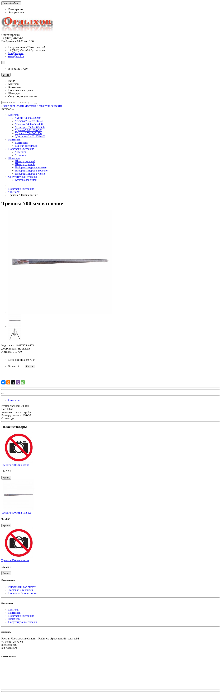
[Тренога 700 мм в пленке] (60, 312)
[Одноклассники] (8, 382)
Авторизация (16, 12)
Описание (14, 400)
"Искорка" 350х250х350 (29, 120)
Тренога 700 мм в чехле (15, 464)
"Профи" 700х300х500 (28, 133)
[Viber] (18, 382)
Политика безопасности (22, 593)
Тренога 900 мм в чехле (15, 560)
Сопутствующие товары (22, 176)
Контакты (56, 105)
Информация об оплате (22, 586)
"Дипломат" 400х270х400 (30, 136)
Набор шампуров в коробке (31, 170)
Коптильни (14, 139)
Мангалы (13, 114)
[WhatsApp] (23, 382)
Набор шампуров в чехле (30, 173)
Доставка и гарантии (37, 105)
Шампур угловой (25, 161)
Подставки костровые (21, 148)
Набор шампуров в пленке (30, 167)
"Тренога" (21, 151)
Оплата (20, 105)
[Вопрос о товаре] (2, 393)
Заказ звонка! (26, 47)
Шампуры (14, 158)
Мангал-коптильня (26, 145)
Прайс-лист (8, 105)
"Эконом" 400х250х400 (29, 124)
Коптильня (21, 142)
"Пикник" (21, 155)
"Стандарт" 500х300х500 (30, 127)
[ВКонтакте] (3, 382)
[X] (13, 382)
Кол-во (12, 366)
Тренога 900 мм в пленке (16, 512)
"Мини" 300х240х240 (28, 117)
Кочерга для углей (26, 179)
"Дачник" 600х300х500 (28, 130)
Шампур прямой (25, 164)
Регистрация (15, 9)
